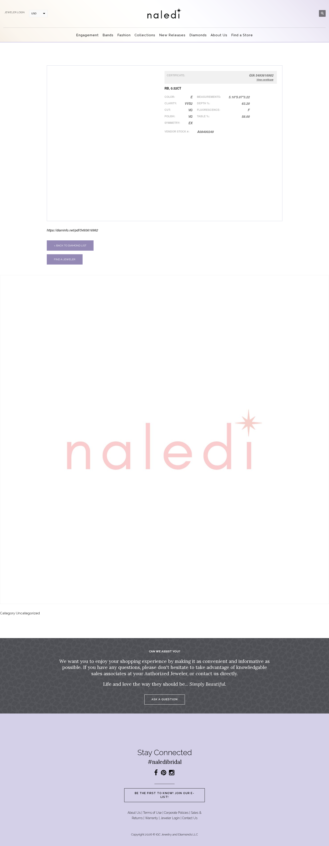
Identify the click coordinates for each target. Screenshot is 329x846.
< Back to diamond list (70, 245)
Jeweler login (14, 12)
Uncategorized (28, 613)
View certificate (264, 79)
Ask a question (165, 699)
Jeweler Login (170, 818)
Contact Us (189, 818)
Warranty (151, 818)
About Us (134, 812)
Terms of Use (152, 812)
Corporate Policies (176, 812)
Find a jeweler (64, 259)
